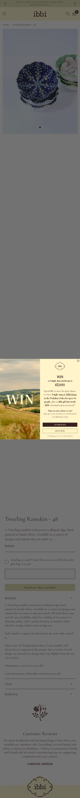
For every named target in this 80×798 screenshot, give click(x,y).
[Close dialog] (78, 361)
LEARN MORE (60, 424)
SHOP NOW (60, 431)
